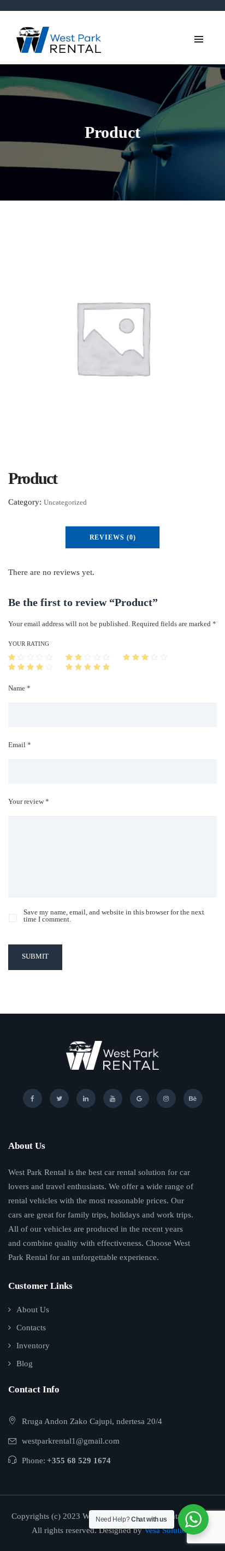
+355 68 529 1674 (79, 1460)
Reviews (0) (113, 537)
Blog (24, 1363)
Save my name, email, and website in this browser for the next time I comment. (113, 915)
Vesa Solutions (169, 1530)
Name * (19, 688)
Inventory (33, 1345)
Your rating (28, 643)
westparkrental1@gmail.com (71, 1441)
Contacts (31, 1327)
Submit (35, 956)
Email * (19, 745)
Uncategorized (65, 502)
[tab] (113, 537)
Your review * (28, 801)
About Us (32, 1309)
